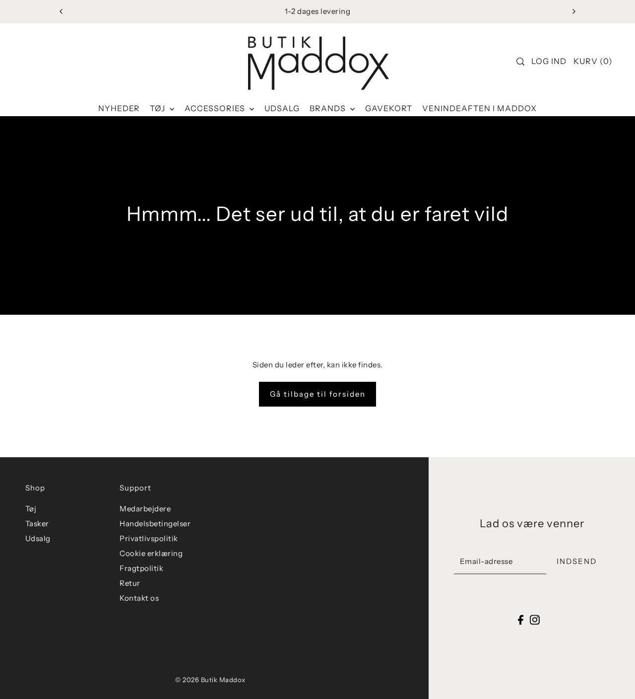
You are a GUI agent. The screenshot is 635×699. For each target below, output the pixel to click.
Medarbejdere (145, 508)
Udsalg (38, 538)
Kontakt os (139, 598)
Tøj (158, 108)
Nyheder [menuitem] (119, 108)
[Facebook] (520, 619)
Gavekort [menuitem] (388, 108)
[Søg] (520, 62)
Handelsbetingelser (155, 523)
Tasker (37, 523)
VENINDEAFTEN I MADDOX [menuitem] (479, 108)
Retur (130, 583)
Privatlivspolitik (149, 538)
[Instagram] (535, 619)
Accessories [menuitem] (216, 108)
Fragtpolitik (141, 568)
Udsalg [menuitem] (282, 108)
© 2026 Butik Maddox (210, 680)
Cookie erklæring (151, 553)
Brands (329, 108)
